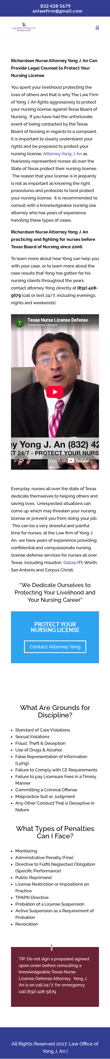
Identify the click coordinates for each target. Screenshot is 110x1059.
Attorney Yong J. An (62, 153)
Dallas (69, 562)
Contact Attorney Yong (55, 646)
